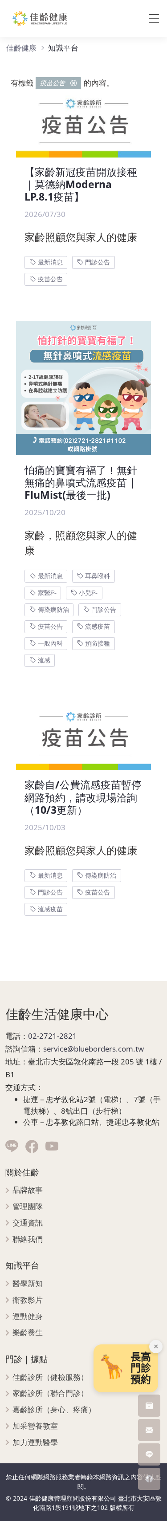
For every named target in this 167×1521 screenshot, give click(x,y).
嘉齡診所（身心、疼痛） (54, 1410)
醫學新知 (27, 1284)
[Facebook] (31, 1146)
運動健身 (27, 1316)
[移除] (73, 83)
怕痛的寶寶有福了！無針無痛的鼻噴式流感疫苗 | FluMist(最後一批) (80, 482)
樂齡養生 (27, 1332)
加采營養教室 (35, 1426)
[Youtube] (51, 1146)
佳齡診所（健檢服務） (50, 1377)
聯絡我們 (27, 1239)
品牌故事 (27, 1190)
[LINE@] (11, 1146)
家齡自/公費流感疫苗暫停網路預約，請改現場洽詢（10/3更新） (83, 797)
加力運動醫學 (35, 1442)
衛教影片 (27, 1300)
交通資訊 (27, 1223)
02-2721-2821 (52, 1036)
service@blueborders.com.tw (93, 1049)
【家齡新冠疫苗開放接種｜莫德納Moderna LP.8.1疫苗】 (80, 184)
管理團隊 (27, 1206)
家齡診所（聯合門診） (50, 1393)
